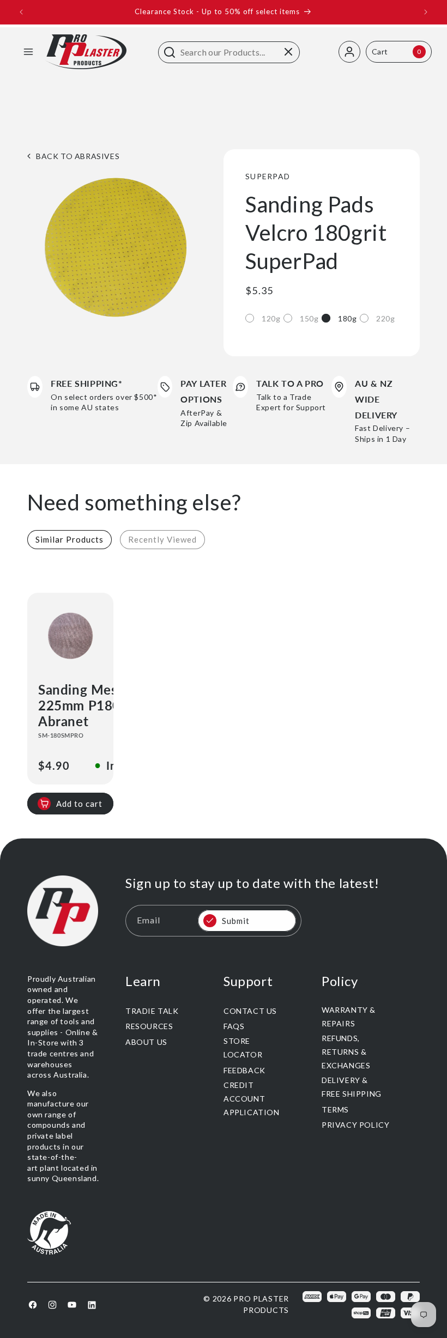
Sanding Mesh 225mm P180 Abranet (81, 705)
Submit (236, 921)
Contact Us (250, 1010)
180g (347, 318)
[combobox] (229, 52)
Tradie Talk (152, 1010)
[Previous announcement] (21, 12)
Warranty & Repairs (349, 1016)
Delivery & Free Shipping (352, 1086)
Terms (335, 1109)
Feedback (244, 1070)
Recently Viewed (162, 539)
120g (271, 318)
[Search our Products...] (170, 52)
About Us (146, 1042)
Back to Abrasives (77, 156)
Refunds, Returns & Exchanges (346, 1051)
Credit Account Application (252, 1098)
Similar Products (69, 539)
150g (309, 318)
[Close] (288, 52)
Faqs (234, 1026)
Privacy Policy (355, 1124)
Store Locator (243, 1047)
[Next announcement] (426, 12)
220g (385, 318)
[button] (28, 52)
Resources (149, 1026)
